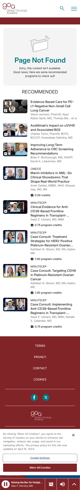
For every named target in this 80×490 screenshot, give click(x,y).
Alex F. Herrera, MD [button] (22, 485)
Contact (40, 368)
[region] (40, 452)
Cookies (40, 379)
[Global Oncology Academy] (15, 9)
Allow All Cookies (40, 467)
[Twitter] (46, 397)
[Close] (73, 435)
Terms (40, 346)
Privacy (40, 357)
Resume (15, 106)
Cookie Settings (40, 457)
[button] (5, 484)
